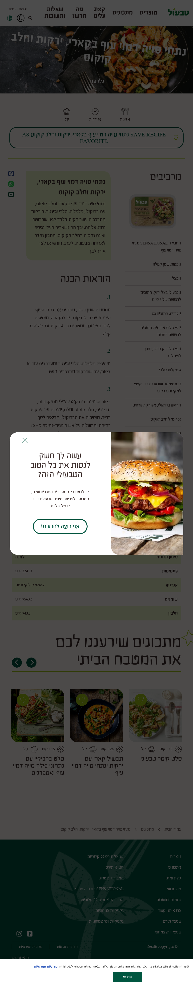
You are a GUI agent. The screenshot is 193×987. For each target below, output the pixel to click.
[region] (96, 973)
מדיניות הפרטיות (45, 966)
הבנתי (127, 977)
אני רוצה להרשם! (60, 526)
